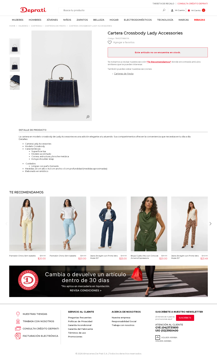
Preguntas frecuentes (80, 317)
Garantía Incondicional (79, 325)
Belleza (98, 19)
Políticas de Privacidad (80, 321)
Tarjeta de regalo (163, 3)
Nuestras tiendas (35, 314)
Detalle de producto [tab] (32, 130)
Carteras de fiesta (55, 26)
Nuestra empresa (121, 317)
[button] (210, 223)
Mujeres (17, 19)
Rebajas (199, 19)
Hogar (114, 19)
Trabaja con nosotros (38, 321)
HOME (12, 26)
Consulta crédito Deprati (192, 3)
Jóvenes (52, 19)
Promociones (75, 336)
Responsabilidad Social (124, 321)
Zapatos (82, 19)
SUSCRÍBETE (185, 318)
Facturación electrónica (40, 336)
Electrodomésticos (138, 19)
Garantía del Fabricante (80, 329)
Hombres (35, 19)
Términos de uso (77, 332)
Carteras (36, 26)
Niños (67, 19)
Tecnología (165, 19)
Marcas (184, 19)
